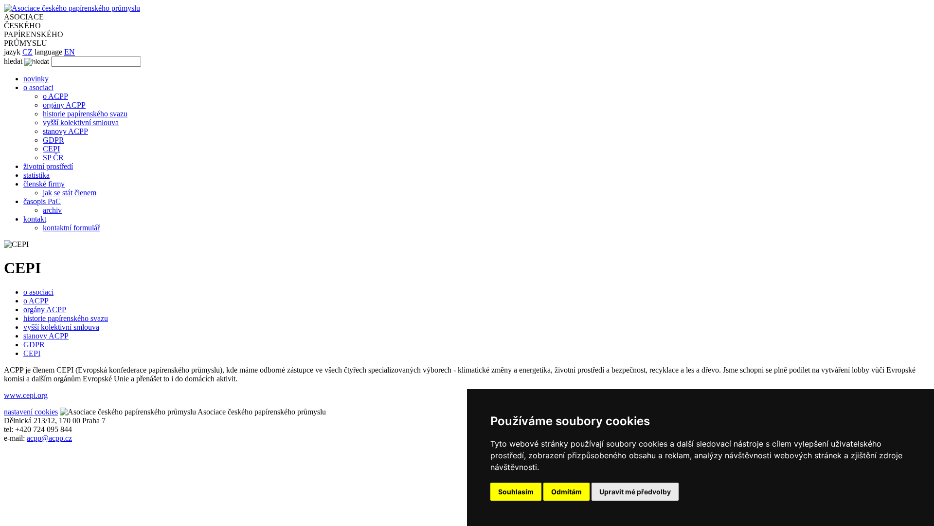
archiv (52, 210)
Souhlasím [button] (516, 492)
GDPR (53, 140)
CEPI (51, 149)
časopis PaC (42, 201)
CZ (27, 52)
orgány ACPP (64, 105)
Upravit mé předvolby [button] (635, 492)
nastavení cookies (31, 412)
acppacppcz (49, 438)
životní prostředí (48, 166)
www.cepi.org (26, 395)
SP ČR (53, 157)
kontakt (34, 219)
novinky (36, 79)
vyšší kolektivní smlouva (81, 122)
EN (69, 52)
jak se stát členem (69, 192)
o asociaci (38, 87)
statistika (36, 175)
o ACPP (55, 96)
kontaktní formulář (71, 228)
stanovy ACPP (65, 131)
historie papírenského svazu (85, 114)
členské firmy (44, 184)
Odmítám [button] (566, 492)
